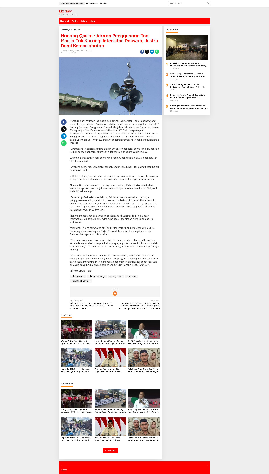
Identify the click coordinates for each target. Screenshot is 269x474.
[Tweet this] (147, 52)
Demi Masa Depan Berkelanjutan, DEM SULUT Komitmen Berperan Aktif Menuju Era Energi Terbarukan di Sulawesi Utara (189, 64)
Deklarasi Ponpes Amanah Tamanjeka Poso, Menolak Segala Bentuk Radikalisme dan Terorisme (187, 96)
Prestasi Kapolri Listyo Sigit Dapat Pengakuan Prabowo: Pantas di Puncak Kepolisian (108, 370)
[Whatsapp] (157, 52)
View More (110, 450)
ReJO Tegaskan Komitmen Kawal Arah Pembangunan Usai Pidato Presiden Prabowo (143, 342)
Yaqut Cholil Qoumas (81, 280)
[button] (207, 3)
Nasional (64, 53)
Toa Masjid (132, 276)
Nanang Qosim (116, 276)
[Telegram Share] (152, 52)
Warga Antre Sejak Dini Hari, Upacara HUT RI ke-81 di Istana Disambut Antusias (75, 342)
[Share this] (142, 52)
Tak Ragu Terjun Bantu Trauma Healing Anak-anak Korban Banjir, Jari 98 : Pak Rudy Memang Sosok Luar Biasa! (91, 304)
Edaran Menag (78, 276)
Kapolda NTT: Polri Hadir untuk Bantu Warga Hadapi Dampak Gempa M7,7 (75, 370)
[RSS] (115, 293)
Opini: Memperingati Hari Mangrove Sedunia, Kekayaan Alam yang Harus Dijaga (187, 75)
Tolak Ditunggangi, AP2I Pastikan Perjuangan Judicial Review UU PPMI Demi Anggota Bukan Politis (187, 85)
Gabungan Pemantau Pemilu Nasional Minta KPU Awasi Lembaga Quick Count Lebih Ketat (188, 106)
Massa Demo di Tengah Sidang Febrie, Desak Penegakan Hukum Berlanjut (110, 342)
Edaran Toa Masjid (96, 276)
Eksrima (65, 11)
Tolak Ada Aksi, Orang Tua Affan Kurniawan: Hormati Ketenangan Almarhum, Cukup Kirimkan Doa (143, 370)
